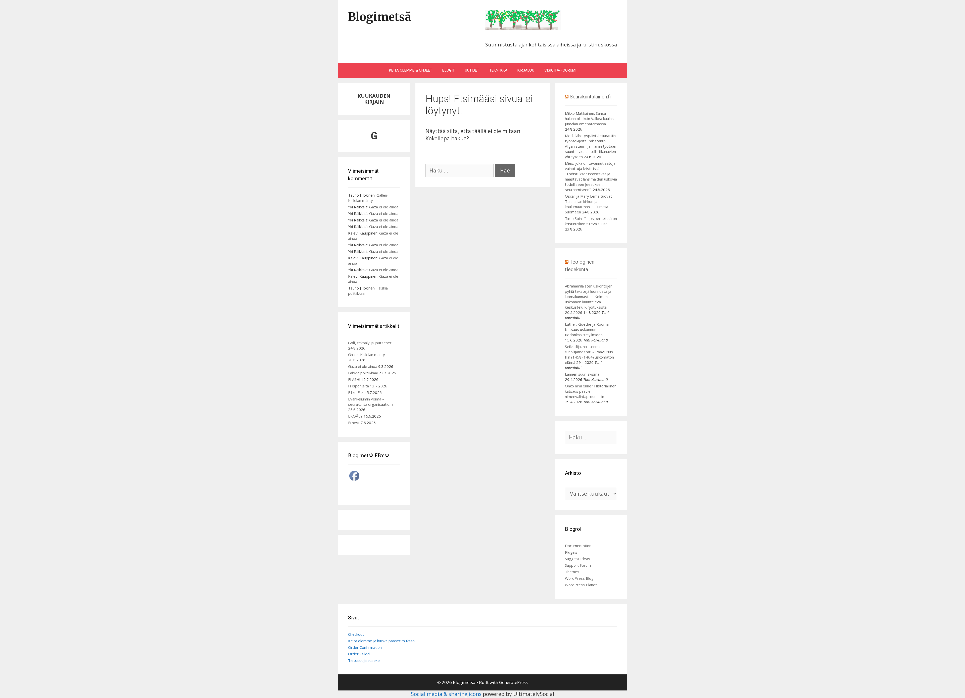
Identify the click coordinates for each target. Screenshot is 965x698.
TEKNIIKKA (498, 70)
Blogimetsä (379, 17)
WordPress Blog (579, 578)
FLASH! (354, 379)
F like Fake (357, 392)
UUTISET (472, 70)
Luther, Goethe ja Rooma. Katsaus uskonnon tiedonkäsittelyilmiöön (587, 329)
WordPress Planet (581, 584)
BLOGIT (448, 70)
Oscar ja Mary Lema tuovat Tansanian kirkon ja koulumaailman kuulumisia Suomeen (588, 204)
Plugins (571, 552)
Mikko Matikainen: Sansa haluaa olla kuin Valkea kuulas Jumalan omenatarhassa (589, 118)
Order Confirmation (365, 647)
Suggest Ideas (577, 558)
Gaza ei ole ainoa (383, 206)
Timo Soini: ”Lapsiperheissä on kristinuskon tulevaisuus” (591, 221)
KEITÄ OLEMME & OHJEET (410, 70)
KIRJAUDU (525, 70)
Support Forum (578, 565)
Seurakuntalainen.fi (590, 97)
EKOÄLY (355, 416)
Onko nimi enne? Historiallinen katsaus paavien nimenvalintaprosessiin (590, 391)
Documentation (578, 545)
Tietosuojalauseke (364, 660)
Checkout (356, 634)
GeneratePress (513, 682)
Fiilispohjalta (358, 385)
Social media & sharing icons (447, 693)
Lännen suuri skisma (582, 374)
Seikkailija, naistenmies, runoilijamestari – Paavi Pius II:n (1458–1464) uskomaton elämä (589, 354)
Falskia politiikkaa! (363, 372)
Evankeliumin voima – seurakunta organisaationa (371, 401)
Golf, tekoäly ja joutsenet (370, 342)
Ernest (354, 422)
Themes (572, 571)
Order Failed (359, 653)
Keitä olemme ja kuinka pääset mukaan (381, 640)
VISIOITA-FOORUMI (560, 70)
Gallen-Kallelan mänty (368, 198)
